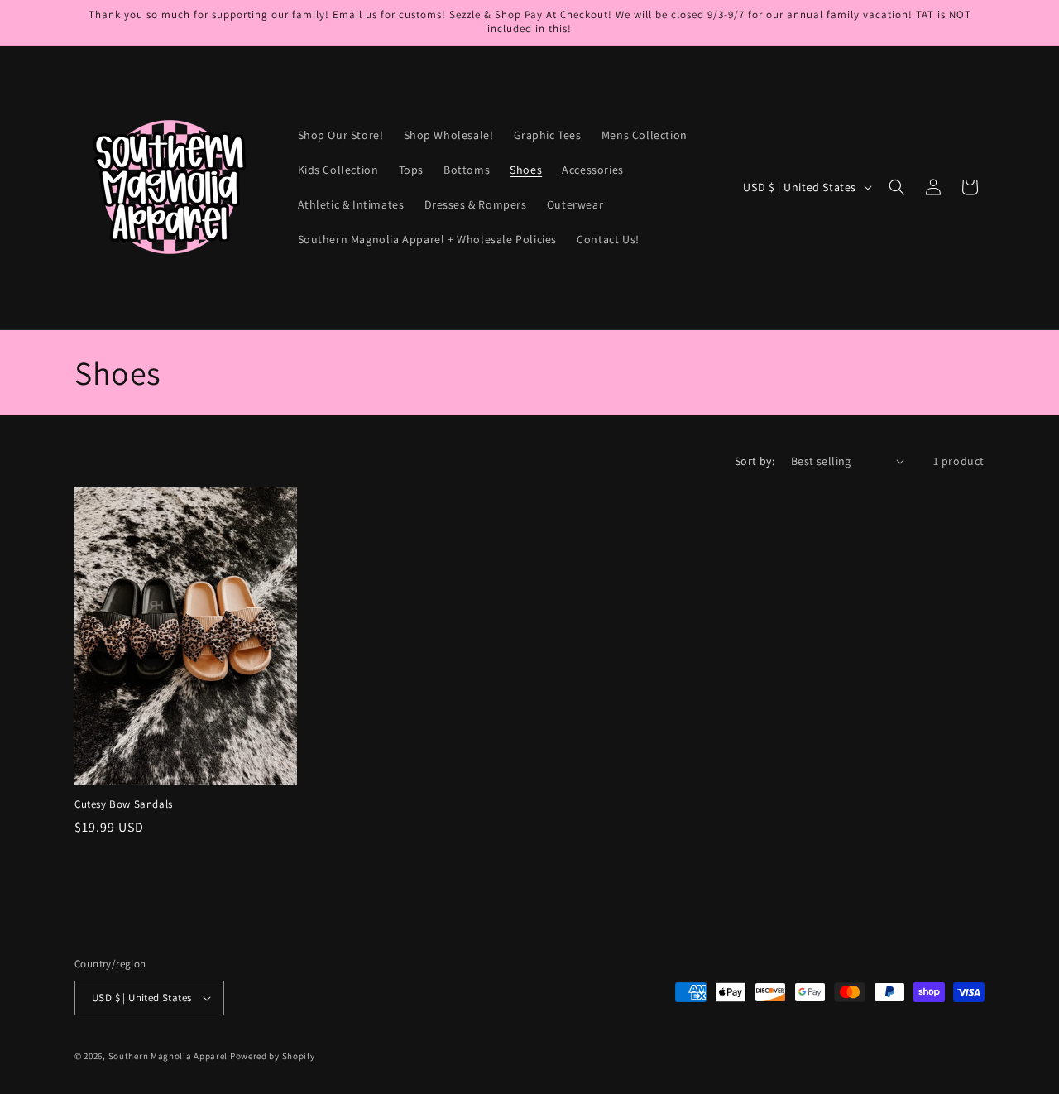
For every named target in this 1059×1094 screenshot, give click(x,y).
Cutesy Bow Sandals (123, 804)
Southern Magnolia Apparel (168, 1056)
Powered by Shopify (272, 1056)
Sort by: (754, 460)
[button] (897, 187)
